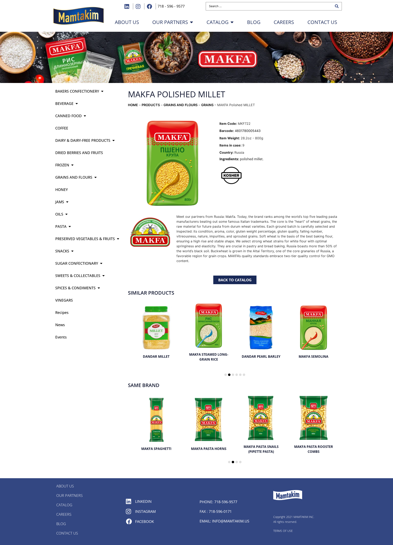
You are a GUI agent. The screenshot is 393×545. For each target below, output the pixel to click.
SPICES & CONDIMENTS (75, 287)
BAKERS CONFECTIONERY (77, 91)
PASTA (61, 226)
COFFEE (61, 128)
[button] (225, 375)
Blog (253, 22)
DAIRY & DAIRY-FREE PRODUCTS (82, 140)
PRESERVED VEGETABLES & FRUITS (85, 238)
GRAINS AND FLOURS (73, 177)
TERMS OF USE (283, 531)
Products (151, 105)
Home (133, 105)
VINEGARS (64, 300)
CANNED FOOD (68, 115)
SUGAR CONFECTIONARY (76, 263)
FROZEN (62, 164)
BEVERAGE (64, 103)
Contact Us (322, 22)
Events (61, 337)
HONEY (61, 189)
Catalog (217, 22)
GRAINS (207, 105)
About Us (65, 486)
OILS (59, 214)
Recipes (62, 312)
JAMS (59, 201)
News (60, 324)
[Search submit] (337, 6)
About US (127, 22)
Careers (284, 22)
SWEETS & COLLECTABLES (77, 275)
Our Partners (170, 22)
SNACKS (62, 251)
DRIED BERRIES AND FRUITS (79, 152)
